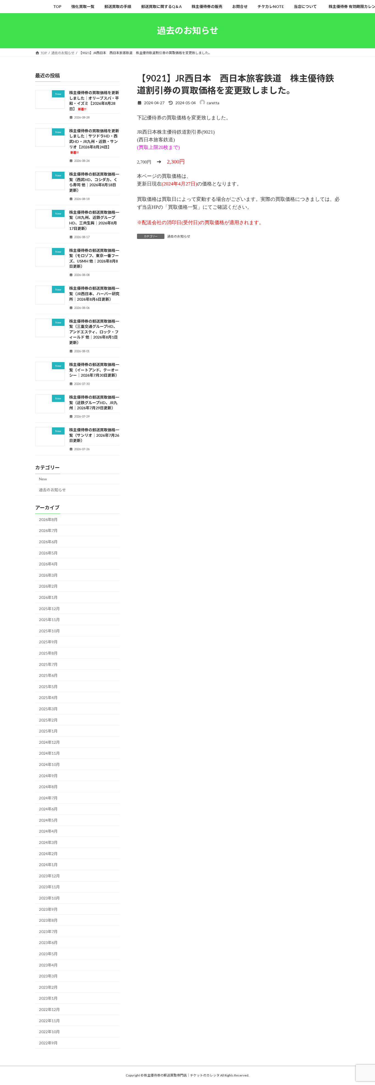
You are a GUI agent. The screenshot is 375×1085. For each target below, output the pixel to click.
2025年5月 (48, 686)
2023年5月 (48, 953)
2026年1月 (48, 597)
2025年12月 (49, 608)
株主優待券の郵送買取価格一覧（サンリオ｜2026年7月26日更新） (94, 435)
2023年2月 (48, 987)
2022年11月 (49, 1020)
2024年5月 (48, 820)
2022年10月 (49, 1031)
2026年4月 (48, 564)
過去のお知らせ (178, 236)
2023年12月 (49, 875)
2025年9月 (48, 641)
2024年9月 (48, 775)
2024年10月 (49, 764)
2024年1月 (48, 864)
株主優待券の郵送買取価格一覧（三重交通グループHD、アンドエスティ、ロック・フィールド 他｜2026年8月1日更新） (94, 332)
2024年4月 (48, 831)
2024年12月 (49, 742)
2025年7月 (48, 664)
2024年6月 (48, 809)
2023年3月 (48, 976)
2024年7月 (48, 797)
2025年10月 (49, 630)
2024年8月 (48, 786)
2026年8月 (48, 519)
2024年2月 (48, 853)
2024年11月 (49, 753)
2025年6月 (48, 675)
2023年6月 (48, 942)
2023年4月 (48, 964)
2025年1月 (48, 731)
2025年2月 (48, 719)
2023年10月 (49, 898)
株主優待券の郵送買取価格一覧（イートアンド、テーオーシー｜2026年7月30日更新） (94, 369)
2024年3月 (48, 842)
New (43, 479)
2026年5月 (48, 552)
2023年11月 (49, 886)
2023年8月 (48, 920)
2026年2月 (48, 586)
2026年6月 (48, 541)
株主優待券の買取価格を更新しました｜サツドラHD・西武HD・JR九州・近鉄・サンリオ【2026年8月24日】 (94, 141)
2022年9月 (48, 1042)
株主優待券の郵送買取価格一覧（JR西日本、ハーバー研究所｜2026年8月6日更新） (94, 293)
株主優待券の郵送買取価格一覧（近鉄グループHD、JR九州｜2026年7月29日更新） (94, 402)
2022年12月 (49, 1009)
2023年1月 (48, 998)
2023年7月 (48, 931)
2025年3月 (48, 708)
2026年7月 (48, 530)
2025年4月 (48, 697)
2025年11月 (49, 619)
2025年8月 (48, 653)
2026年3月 (48, 575)
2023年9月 (48, 909)
